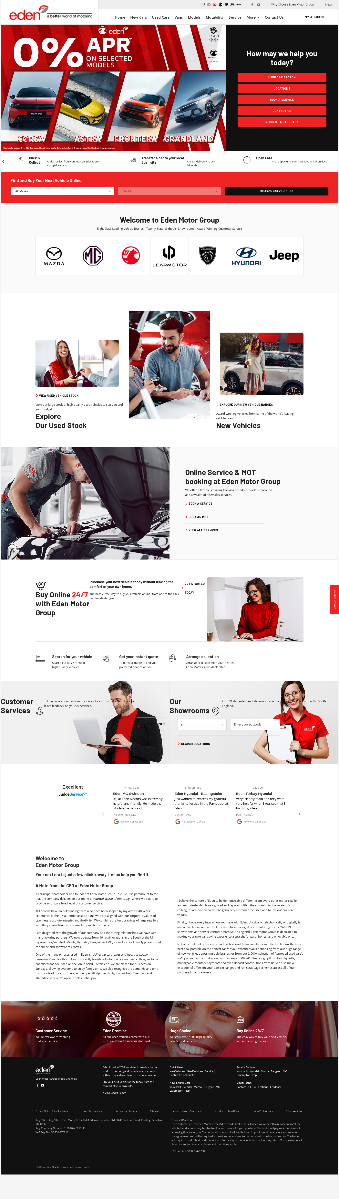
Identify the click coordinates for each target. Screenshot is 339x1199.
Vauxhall (175, 1087)
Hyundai (187, 1087)
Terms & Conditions (92, 1111)
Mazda (198, 1087)
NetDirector (44, 1167)
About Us (189, 1075)
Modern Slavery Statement (187, 1111)
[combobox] (62, 191)
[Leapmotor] (221, 4)
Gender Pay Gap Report (228, 1111)
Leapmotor (176, 1090)
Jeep (187, 1090)
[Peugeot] (226, 4)
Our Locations (260, 1087)
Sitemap (154, 1111)
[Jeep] (238, 4)
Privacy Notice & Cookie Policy (52, 1111)
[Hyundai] (232, 4)
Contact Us (176, 1075)
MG (218, 1087)
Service (209, 1071)
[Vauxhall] (215, 4)
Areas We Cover (294, 1111)
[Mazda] (203, 4)
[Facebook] (252, 4)
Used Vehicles (195, 1071)
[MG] (209, 4)
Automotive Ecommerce (73, 1167)
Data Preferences (263, 1111)
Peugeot (209, 1087)
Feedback (275, 1087)
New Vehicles (177, 1071)
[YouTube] (259, 4)
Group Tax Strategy (126, 1111)
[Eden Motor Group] (50, 12)
